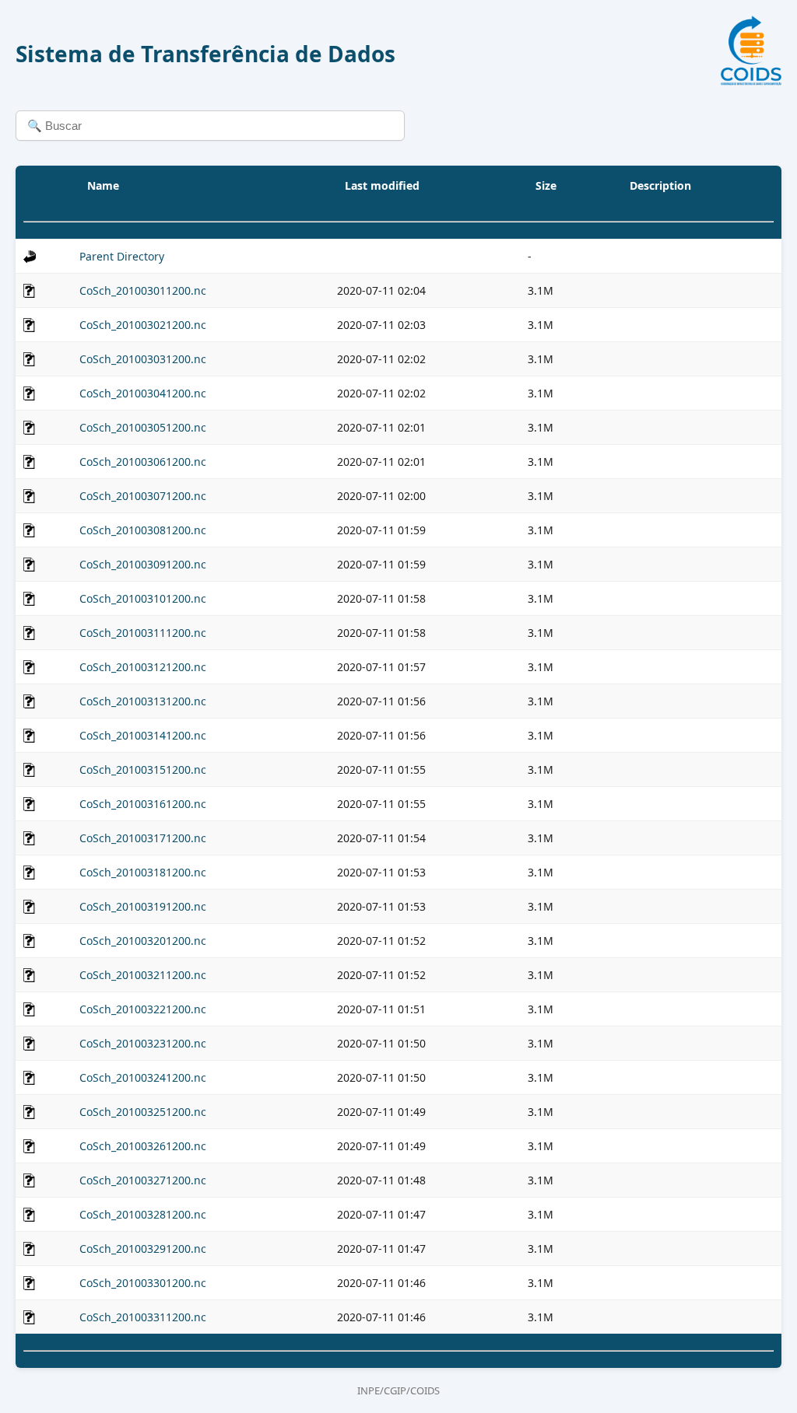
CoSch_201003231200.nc (142, 1043)
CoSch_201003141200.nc (142, 735)
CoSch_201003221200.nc (142, 1009)
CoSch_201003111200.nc (142, 632)
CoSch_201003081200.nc (142, 530)
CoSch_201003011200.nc (142, 290)
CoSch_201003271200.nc (142, 1180)
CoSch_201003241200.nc (142, 1077)
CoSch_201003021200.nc (142, 324)
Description (660, 185)
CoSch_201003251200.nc (142, 1111)
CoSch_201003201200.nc (142, 940)
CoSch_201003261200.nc (142, 1145)
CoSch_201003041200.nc (142, 393)
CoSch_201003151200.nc (142, 769)
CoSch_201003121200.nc (142, 666)
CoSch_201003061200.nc (142, 461)
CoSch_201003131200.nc (142, 701)
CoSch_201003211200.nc (142, 974)
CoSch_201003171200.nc (142, 838)
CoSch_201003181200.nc (142, 872)
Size (545, 185)
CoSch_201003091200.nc (142, 564)
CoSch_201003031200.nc (142, 359)
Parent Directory (121, 256)
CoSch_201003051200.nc (142, 427)
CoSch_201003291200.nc (142, 1248)
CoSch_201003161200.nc (142, 803)
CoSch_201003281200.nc (142, 1214)
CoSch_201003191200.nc (142, 906)
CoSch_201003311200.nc (142, 1317)
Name (103, 185)
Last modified (382, 185)
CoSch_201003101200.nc (142, 598)
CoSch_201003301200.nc (142, 1282)
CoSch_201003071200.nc (142, 495)
